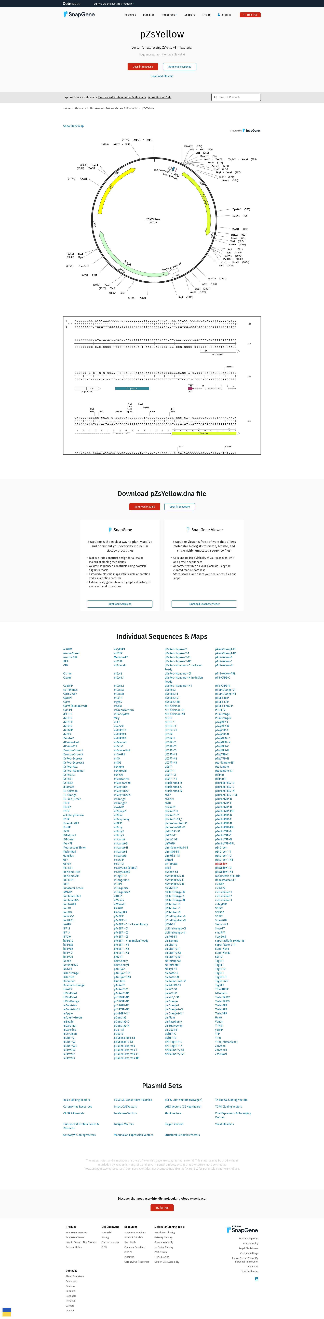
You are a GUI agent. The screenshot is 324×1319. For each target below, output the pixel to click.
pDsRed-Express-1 (125, 1050)
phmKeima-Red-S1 (176, 847)
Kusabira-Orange (74, 985)
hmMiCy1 (68, 916)
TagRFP (219, 973)
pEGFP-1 (170, 738)
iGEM (104, 1247)
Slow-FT (220, 928)
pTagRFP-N (222, 750)
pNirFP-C (170, 1033)
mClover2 (69, 1054)
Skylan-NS (221, 924)
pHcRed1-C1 (172, 815)
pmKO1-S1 (171, 989)
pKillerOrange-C (174, 896)
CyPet (66, 702)
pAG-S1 (118, 956)
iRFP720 (68, 956)
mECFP (118, 653)
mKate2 (118, 746)
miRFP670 (120, 730)
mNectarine (121, 778)
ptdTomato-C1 (224, 770)
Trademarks (251, 1266)
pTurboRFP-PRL (225, 827)
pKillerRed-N (173, 912)
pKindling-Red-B (175, 916)
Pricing (206, 14)
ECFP (66, 811)
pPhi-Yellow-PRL (225, 673)
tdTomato (221, 993)
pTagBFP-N (222, 726)
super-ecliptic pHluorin (229, 940)
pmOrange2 (172, 1005)
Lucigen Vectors (124, 1124)
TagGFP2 (220, 969)
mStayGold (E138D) (125, 867)
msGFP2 (119, 863)
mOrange (119, 799)
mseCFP (119, 859)
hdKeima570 (71, 876)
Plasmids (149, 14)
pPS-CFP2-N (222, 685)
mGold (118, 706)
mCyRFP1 (119, 649)
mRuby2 (119, 831)
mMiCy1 (118, 774)
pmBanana (171, 940)
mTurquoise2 (122, 892)
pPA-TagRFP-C (173, 1041)
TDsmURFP (222, 989)
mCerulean (70, 1033)
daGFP (67, 734)
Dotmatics (71, 1296)
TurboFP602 (222, 997)
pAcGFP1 (119, 916)
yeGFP (219, 1029)
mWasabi (119, 904)
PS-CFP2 (220, 710)
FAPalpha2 (69, 835)
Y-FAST (219, 1025)
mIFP (117, 722)
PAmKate (119, 981)
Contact (70, 1310)
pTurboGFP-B (223, 799)
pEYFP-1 (169, 770)
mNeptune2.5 (122, 795)
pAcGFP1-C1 (121, 928)
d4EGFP (68, 730)
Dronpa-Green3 (73, 754)
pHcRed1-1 (171, 811)
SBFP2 (219, 908)
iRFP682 (68, 944)
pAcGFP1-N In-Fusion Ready (131, 940)
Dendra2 (68, 738)
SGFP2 (219, 916)
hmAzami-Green (73, 888)
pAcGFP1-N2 (121, 948)
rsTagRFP (221, 904)
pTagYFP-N (222, 758)
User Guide (130, 1242)
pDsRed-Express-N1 (126, 1058)
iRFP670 (68, 940)
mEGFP (118, 661)
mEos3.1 (119, 677)
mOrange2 (120, 803)
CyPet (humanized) (75, 706)
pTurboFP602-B (224, 782)
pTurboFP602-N (225, 791)
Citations (70, 1286)
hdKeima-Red (71, 871)
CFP (65, 665)
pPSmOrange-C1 (225, 689)
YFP (217, 1033)
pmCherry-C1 (173, 952)
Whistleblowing (249, 1271)
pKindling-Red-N (175, 920)
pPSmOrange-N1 (225, 693)
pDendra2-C (121, 1021)
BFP (65, 661)
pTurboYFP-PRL (225, 843)
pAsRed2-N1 (121, 993)
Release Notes (74, 1247)
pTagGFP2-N (223, 742)
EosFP (67, 827)
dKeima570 (70, 746)
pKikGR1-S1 (171, 888)
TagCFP (219, 965)
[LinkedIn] (256, 1279)
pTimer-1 (220, 778)
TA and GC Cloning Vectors (231, 1099)
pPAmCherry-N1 (174, 1054)
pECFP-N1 (171, 730)
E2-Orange (69, 795)
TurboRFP (221, 1009)
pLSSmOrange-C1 (175, 928)
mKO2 (117, 762)
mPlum (118, 815)
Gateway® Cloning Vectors (79, 1135)
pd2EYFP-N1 (121, 1009)
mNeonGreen (122, 782)
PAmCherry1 (121, 965)
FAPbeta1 (68, 839)
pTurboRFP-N (223, 823)
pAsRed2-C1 (121, 989)
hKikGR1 (68, 880)
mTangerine (121, 880)
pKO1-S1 (170, 924)
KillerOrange (71, 973)
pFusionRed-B (173, 782)
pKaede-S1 (171, 871)
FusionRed (69, 851)
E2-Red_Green (72, 799)
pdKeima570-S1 (123, 1041)
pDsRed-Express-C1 (126, 1054)
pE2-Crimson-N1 (175, 714)
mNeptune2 (121, 791)
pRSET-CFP (222, 702)
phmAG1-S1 (171, 839)
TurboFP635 (222, 1001)
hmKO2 (67, 912)
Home (67, 108)
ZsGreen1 (221, 1050)
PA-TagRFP (120, 912)
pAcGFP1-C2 (121, 932)
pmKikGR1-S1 (173, 985)
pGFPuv (169, 799)
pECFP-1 (169, 722)
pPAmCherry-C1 (174, 1050)
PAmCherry (121, 961)
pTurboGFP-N (223, 807)
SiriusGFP (221, 920)
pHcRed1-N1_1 (173, 819)
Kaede (67, 961)
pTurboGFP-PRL (225, 811)
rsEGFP (219, 884)
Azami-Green (71, 653)
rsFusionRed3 (223, 900)
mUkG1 (118, 896)
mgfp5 (118, 702)
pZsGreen (221, 847)
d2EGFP (68, 722)
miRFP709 (120, 738)
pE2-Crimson (173, 706)
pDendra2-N (121, 1025)
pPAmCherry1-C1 (225, 649)
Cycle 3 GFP (70, 693)
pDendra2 (120, 1017)
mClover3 (69, 1058)
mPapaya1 (120, 811)
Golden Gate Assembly (166, 1261)
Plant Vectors (173, 1113)
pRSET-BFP (222, 697)
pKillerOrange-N (175, 900)
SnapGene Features (76, 1232)
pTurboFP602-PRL (226, 795)
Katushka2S (70, 965)
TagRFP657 (221, 981)
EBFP (66, 803)
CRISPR (128, 1252)
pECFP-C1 (170, 726)
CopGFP (68, 685)
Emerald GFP (71, 823)
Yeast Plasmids (224, 1124)
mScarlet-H (121, 847)
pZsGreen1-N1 (224, 859)
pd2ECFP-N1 (121, 1001)
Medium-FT (121, 657)
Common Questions (134, 1247)
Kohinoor (69, 981)
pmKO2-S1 (171, 993)
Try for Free (162, 1207)
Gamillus (68, 855)
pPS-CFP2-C (222, 677)
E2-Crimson (70, 791)
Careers (70, 1305)
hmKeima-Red (72, 896)
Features (130, 14)
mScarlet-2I (121, 843)
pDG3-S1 (119, 1033)
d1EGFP (67, 714)
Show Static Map (73, 126)
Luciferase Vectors (125, 1113)
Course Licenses (110, 1242)
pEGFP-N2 (171, 758)
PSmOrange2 (223, 718)
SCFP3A (219, 912)
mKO (117, 758)
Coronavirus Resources (77, 1106)
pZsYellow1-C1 (223, 867)
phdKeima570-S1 (175, 827)
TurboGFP (221, 1005)
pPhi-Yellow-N (224, 665)
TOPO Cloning (161, 1257)
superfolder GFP (225, 944)
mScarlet (119, 839)
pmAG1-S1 (171, 936)
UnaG (218, 1017)
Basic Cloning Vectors (76, 1099)
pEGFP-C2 (171, 746)
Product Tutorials (133, 1237)
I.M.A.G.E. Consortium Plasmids (133, 1099)
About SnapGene (75, 1276)
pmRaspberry (173, 1021)
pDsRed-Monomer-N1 (178, 685)
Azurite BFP (70, 657)
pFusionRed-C (173, 786)
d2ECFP (67, 718)
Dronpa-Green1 (73, 750)
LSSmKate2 (70, 997)
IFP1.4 (66, 932)
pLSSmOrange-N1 (175, 932)
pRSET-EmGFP (224, 706)
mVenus (119, 900)
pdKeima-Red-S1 (124, 1037)
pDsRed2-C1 (172, 697)
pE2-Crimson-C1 (174, 710)
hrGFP (67, 924)
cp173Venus (70, 689)
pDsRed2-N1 (172, 702)
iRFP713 (68, 952)
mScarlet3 (120, 855)
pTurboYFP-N (223, 839)
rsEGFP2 (220, 888)
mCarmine (69, 1029)
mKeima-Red (122, 750)
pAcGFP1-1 (120, 920)
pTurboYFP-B (223, 831)
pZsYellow (221, 863)
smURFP (220, 932)
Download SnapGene (179, 66)
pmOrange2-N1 (174, 1013)
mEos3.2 (119, 685)
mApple (68, 1013)
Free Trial (252, 14)
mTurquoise (121, 888)
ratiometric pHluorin (227, 876)
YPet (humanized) (226, 1041)
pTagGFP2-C (222, 738)
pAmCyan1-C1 (122, 973)
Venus (219, 1021)
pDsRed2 (170, 689)
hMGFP (67, 892)
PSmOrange (222, 714)
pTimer (219, 774)
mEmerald (120, 665)
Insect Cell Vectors (125, 1106)
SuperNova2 (222, 952)
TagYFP (219, 985)
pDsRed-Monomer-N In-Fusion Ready (184, 679)
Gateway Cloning (163, 1237)
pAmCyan (119, 969)
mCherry (68, 1037)
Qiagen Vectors (174, 1124)
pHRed (169, 859)
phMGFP (170, 843)
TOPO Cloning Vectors (228, 1106)
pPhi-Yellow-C (223, 661)
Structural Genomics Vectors (182, 1135)
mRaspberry (121, 819)
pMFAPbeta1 (172, 965)
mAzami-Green (72, 1017)
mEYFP (118, 697)
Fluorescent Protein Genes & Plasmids (81, 1126)
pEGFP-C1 (170, 742)
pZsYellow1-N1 (224, 871)
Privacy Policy (250, 1243)
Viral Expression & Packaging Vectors (233, 1115)
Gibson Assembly (163, 1242)
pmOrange (171, 1001)
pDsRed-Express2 (176, 649)
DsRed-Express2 (73, 762)
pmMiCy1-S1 (172, 997)
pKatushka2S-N (174, 884)
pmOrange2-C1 (174, 1009)
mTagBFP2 (120, 876)
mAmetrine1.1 (71, 1009)
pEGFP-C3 (171, 750)
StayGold (220, 936)
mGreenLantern (124, 710)
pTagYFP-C (221, 754)
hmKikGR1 (69, 904)
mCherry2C (70, 1046)
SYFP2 (219, 956)
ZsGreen (220, 1046)
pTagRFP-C (222, 746)
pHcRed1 (170, 807)
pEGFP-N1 (171, 754)
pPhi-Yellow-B (223, 657)
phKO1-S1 (170, 835)
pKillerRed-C (172, 908)
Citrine (67, 673)
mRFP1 (118, 823)
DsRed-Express (73, 758)
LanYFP (67, 989)
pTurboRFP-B (223, 815)
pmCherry (171, 944)
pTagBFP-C (222, 722)
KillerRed (69, 977)
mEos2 (118, 673)
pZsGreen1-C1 (223, 855)
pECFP (168, 718)
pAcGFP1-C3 (121, 936)
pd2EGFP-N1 (121, 1005)
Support (189, 14)
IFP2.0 (67, 936)
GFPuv (67, 863)
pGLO (168, 803)
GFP (65, 859)
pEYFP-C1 (170, 774)
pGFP (168, 795)
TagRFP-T (221, 977)
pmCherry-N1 (173, 956)
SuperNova (222, 948)
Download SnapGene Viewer (204, 604)
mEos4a (119, 689)
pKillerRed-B (172, 904)
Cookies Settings (249, 1253)
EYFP (66, 831)
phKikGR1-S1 (172, 831)
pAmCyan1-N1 (122, 977)
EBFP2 (67, 807)
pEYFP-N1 (171, 778)
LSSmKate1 (70, 993)
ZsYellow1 (221, 1054)
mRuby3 (119, 835)
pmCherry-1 (172, 948)
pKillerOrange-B (175, 892)
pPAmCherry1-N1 (225, 653)
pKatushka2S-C (174, 880)
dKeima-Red (71, 742)
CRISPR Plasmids (73, 1113)
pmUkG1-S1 (171, 1029)
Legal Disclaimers (248, 1248)
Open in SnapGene (143, 66)
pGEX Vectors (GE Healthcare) (183, 1106)
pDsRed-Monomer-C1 (178, 673)
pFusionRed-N (173, 791)
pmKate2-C (171, 973)
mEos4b (119, 693)
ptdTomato (222, 766)
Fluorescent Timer (74, 847)
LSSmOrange (71, 1001)
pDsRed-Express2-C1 (178, 657)
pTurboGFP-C (223, 803)
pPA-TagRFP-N (174, 1046)
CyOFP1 (67, 697)
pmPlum (170, 1017)
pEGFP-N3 (171, 762)
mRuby (118, 827)
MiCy (116, 718)
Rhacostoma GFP (225, 880)
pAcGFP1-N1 (121, 944)
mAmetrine (70, 1005)
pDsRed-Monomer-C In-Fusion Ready (183, 667)
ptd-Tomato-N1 (224, 762)
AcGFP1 (67, 649)
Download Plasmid (162, 76)
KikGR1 (67, 969)
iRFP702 (68, 948)
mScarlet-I (120, 851)
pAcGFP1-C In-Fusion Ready (131, 924)
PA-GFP (118, 908)
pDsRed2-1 (171, 693)
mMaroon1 (120, 770)
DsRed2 (68, 782)
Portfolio (70, 1300)
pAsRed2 (119, 985)
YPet (218, 1037)
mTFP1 (118, 884)
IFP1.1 (66, 928)
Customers (71, 1281)
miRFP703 (120, 734)
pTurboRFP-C (223, 819)
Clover (67, 677)
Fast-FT (67, 843)
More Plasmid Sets (159, 97)
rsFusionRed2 (223, 896)
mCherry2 (69, 1041)
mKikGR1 (119, 754)
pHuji (168, 867)
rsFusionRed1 (223, 892)
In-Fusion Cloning (163, 1247)
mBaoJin (68, 1021)
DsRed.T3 (69, 774)
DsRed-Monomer (74, 770)
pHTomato (171, 863)
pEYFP (168, 766)
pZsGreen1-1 (223, 851)
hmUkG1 (68, 920)
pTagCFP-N (222, 734)
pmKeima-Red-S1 (175, 981)
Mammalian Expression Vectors (133, 1135)
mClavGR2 (69, 1050)
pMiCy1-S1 (171, 969)
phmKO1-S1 (172, 851)
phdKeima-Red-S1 (176, 823)
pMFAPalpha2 (173, 961)
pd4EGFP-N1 (121, 1013)
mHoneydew (121, 714)
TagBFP (219, 961)
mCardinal (69, 1025)
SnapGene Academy (135, 1232)
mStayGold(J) (122, 871)
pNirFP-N (170, 1037)
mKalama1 (120, 742)
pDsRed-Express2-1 (177, 653)
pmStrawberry (173, 1025)
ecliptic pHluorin (73, 815)
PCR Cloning (161, 1252)
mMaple (119, 766)
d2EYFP (67, 726)
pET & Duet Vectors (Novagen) (183, 1099)
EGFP (66, 819)
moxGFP (119, 807)
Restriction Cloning (164, 1232)
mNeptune (120, 786)
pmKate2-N (172, 977)
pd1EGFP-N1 (121, 997)
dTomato (68, 786)
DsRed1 (68, 778)
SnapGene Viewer (75, 1237)
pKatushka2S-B (174, 876)
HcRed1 (68, 867)
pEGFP (168, 734)
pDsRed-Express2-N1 (178, 661)
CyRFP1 (67, 710)
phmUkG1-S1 (172, 855)
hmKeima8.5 (71, 900)
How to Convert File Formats (81, 1242)
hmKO (67, 908)
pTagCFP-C (221, 730)
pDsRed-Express (124, 1046)
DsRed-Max (70, 766)
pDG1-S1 (119, 1029)
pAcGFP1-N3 (121, 952)
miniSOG (119, 726)
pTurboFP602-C (224, 786)
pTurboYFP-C (223, 835)
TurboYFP (221, 1013)
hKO (66, 884)
